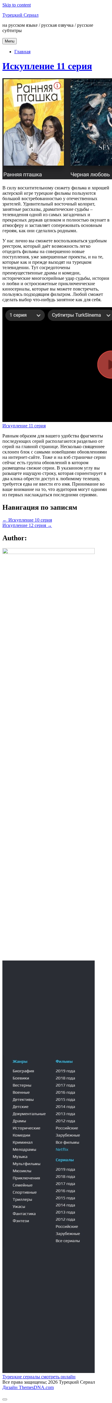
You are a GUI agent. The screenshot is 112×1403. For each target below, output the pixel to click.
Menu (9, 41)
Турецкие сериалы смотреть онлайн (39, 1376)
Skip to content (16, 4)
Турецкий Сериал (20, 15)
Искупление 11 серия (47, 66)
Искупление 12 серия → (27, 525)
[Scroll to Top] (4, 1399)
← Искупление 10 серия (27, 519)
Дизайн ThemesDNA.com (28, 1387)
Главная (22, 51)
